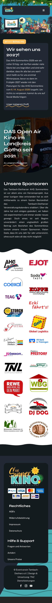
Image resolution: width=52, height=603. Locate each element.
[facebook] (21, 586)
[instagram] (26, 586)
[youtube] (31, 586)
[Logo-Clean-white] (9, 8)
